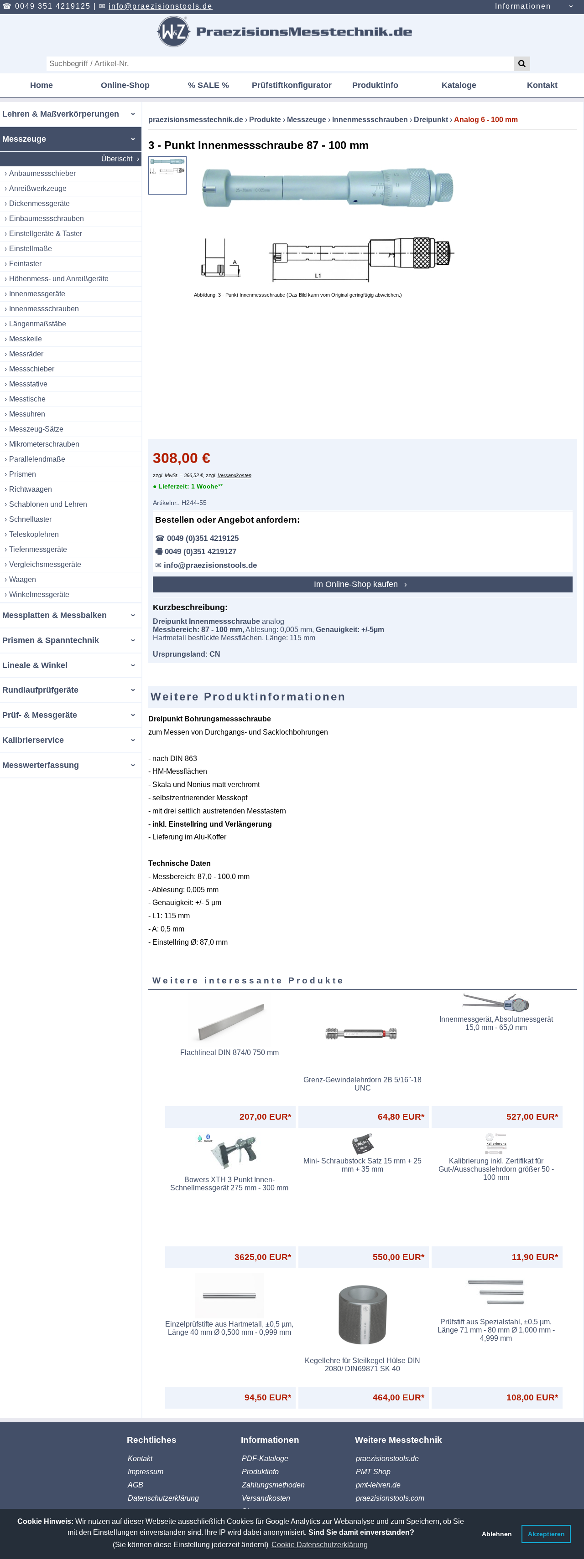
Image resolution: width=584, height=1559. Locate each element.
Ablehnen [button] (497, 1534)
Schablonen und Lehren (48, 504)
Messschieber (31, 369)
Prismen (22, 474)
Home (41, 85)
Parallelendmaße (37, 459)
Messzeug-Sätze (36, 429)
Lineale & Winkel (35, 665)
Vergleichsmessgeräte (45, 564)
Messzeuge (24, 139)
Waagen (22, 579)
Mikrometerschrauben (44, 444)
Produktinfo (375, 85)
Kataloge (459, 85)
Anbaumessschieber (42, 173)
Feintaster (25, 264)
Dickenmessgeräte (39, 203)
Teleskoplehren (34, 534)
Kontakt (542, 85)
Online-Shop (125, 85)
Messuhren (27, 414)
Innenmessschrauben (44, 309)
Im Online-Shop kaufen (357, 584)
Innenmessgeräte (37, 294)
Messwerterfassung (40, 765)
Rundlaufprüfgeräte (40, 690)
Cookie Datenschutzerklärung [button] (319, 1545)
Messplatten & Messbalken (54, 615)
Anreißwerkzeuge (38, 188)
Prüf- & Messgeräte (39, 715)
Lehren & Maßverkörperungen (60, 113)
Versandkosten (234, 475)
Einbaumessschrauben (46, 218)
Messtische (27, 399)
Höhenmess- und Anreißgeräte (59, 279)
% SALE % (208, 85)
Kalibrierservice (33, 740)
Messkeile (25, 339)
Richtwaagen (30, 489)
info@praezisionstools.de (161, 6)
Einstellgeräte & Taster (45, 233)
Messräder (26, 354)
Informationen (523, 6)
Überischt (116, 159)
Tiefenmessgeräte (38, 549)
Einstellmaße (30, 248)
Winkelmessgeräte (39, 594)
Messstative (28, 384)
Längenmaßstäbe (37, 324)
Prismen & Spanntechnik (50, 640)
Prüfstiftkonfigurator (292, 85)
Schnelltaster (30, 519)
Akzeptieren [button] (546, 1534)
